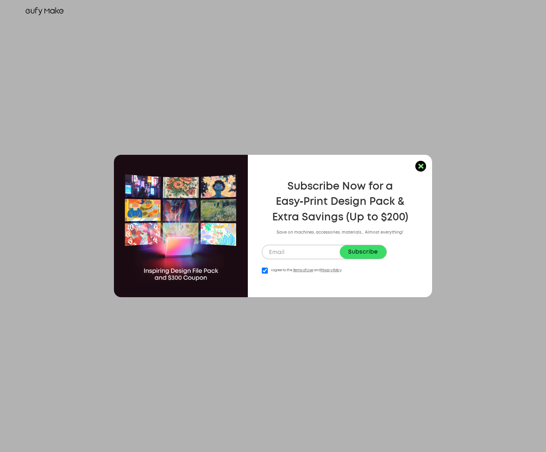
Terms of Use (303, 270)
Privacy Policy (331, 270)
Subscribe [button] (363, 252)
